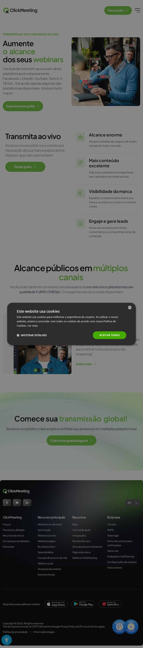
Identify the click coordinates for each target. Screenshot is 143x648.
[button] (32, 335)
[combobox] (129, 307)
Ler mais (33, 325)
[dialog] (71, 324)
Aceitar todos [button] (109, 335)
